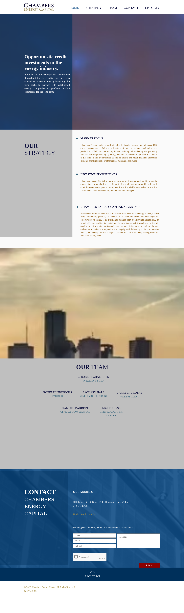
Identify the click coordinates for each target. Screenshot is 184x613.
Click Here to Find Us (84, 513)
